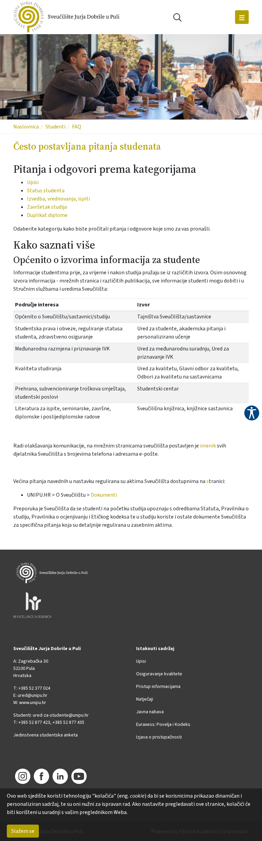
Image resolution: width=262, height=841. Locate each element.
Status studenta (45, 190)
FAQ (76, 126)
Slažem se (22, 831)
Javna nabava (150, 711)
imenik (208, 446)
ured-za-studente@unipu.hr (61, 715)
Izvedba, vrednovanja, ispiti (58, 199)
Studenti (55, 126)
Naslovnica (26, 126)
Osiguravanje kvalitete (159, 674)
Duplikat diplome (47, 215)
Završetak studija (47, 207)
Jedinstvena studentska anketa (45, 735)
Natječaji (144, 699)
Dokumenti (104, 495)
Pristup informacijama (158, 686)
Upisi (33, 182)
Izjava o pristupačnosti (159, 737)
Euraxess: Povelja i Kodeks (163, 724)
